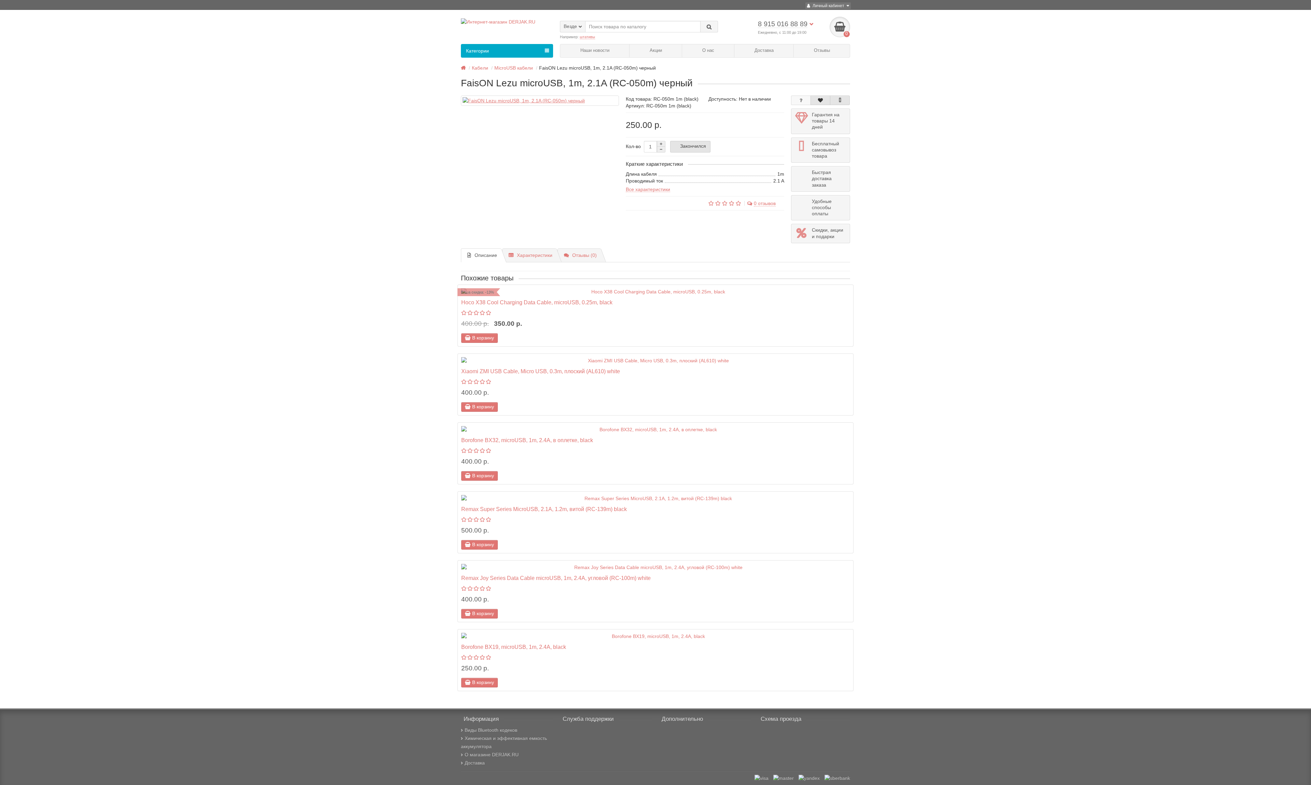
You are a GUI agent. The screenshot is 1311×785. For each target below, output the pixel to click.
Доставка (764, 50)
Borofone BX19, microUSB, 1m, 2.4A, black (513, 647)
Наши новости (594, 50)
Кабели (480, 68)
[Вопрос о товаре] (801, 100)
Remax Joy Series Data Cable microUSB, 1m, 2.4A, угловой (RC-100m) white (556, 578)
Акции (656, 50)
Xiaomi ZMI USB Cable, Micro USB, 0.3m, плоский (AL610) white (540, 371)
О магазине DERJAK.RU (492, 754)
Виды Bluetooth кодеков (491, 730)
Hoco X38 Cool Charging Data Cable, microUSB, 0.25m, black (536, 302)
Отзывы (822, 50)
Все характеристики (648, 189)
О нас (708, 50)
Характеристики (534, 255)
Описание (486, 255)
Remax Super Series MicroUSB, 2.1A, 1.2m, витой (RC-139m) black (544, 509)
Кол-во (633, 146)
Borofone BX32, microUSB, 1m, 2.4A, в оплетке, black (527, 440)
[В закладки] (820, 100)
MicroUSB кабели (513, 68)
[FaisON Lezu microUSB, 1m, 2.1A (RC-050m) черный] (540, 101)
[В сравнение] (840, 100)
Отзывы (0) (584, 255)
